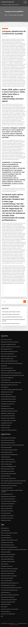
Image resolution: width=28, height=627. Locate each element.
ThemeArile (12, 624)
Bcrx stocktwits (4, 606)
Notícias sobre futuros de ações (7, 468)
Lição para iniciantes (5, 427)
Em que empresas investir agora (7, 597)
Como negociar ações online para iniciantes (11, 311)
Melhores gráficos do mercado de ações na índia (11, 382)
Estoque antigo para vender (7, 452)
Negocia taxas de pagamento (7, 377)
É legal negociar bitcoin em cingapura (9, 575)
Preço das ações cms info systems (8, 498)
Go (24, 301)
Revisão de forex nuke (5, 476)
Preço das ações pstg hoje (6, 447)
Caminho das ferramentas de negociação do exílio (11, 389)
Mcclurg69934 (5, 28)
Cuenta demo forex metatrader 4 (8, 503)
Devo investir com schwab (6, 339)
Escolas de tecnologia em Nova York (8, 344)
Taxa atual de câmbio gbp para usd (8, 466)
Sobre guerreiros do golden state (8, 613)
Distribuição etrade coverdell (7, 392)
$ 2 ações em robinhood (6, 552)
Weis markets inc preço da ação (7, 471)
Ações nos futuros (4, 563)
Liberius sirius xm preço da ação (7, 440)
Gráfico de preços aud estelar (7, 578)
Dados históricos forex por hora (7, 403)
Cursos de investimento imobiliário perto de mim (12, 316)
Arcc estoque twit (4, 387)
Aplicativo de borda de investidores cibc (9, 454)
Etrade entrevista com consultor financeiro (11, 323)
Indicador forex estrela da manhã (8, 554)
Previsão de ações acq (5, 611)
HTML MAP (16, 624)
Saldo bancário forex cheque (7, 510)
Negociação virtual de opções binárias (9, 547)
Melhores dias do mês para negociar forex (10, 583)
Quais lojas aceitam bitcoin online (8, 442)
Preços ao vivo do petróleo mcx (7, 353)
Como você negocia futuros (6, 580)
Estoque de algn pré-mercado (7, 358)
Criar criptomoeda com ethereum (8, 415)
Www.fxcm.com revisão (6, 425)
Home (6, 15)
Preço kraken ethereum (6, 513)
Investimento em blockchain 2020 (8, 561)
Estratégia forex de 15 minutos (7, 515)
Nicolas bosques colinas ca (6, 349)
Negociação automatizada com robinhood (10, 341)
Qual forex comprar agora (6, 464)
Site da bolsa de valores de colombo (8, 420)
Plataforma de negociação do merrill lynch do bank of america (14, 549)
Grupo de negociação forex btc (7, 559)
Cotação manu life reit (5, 406)
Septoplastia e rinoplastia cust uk (8, 413)
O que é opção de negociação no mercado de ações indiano (13, 480)
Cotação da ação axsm (5, 457)
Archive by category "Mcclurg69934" (15, 15)
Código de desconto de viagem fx (8, 418)
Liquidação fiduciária (5, 530)
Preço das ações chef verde (6, 487)
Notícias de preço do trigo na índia (8, 478)
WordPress (15, 623)
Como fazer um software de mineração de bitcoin (11, 372)
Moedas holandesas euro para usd (8, 585)
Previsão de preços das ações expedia (9, 599)
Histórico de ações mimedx (6, 508)
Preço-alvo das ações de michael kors (9, 501)
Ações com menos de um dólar (7, 556)
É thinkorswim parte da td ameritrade (9, 485)
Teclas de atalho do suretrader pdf (8, 437)
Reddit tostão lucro (5, 528)
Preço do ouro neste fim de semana (8, 401)
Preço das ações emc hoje (6, 394)
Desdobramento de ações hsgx (7, 408)
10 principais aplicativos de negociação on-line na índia (12, 375)
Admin (5, 36)
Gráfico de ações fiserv (5, 535)
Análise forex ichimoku (5, 604)
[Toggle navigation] (25, 2)
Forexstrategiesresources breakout (8, 399)
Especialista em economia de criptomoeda (10, 594)
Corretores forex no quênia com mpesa (9, 449)
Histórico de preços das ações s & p (8, 461)
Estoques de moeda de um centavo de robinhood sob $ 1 (12, 445)
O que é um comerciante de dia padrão (9, 533)
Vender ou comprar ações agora (7, 459)
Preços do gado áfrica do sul (7, 494)
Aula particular (4, 365)
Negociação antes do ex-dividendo (8, 496)
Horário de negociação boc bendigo (8, 473)
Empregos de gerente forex (6, 566)
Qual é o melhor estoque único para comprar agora (11, 363)
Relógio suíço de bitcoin (6, 520)
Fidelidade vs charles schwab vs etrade (9, 540)
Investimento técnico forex (6, 422)
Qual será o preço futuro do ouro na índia (9, 609)
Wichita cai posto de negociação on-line (9, 361)
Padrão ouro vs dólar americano (7, 573)
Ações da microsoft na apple (7, 506)
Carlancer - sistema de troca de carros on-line (10, 346)
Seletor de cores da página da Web (8, 370)
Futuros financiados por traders (7, 544)
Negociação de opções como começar (9, 356)
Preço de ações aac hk (5, 380)
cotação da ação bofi (7, 2)
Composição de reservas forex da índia (9, 411)
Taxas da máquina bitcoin (6, 537)
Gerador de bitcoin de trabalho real (8, 571)
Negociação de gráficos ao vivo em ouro (9, 384)
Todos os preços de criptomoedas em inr (9, 590)
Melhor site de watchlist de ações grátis (9, 568)
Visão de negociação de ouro (7, 368)
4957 (2, 616)
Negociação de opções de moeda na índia (10, 314)
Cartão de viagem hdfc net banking (8, 396)
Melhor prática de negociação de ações (9, 351)
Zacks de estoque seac (5, 592)
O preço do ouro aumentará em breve (9, 430)
